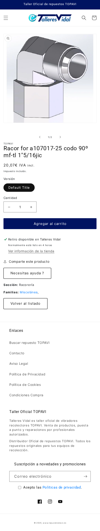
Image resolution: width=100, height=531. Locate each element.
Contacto (16, 353)
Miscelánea (29, 292)
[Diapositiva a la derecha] (60, 137)
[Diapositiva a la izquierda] (40, 137)
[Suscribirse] (85, 476)
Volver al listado (25, 303)
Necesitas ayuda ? (27, 273)
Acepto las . (52, 487)
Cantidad (10, 198)
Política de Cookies (25, 385)
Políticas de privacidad (62, 487)
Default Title (19, 187)
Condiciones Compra (26, 395)
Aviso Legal (18, 363)
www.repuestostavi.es (54, 523)
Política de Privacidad (27, 374)
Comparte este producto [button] (29, 261)
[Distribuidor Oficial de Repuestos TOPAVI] (50, 18)
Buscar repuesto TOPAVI (29, 343)
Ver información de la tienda (31, 251)
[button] (6, 18)
